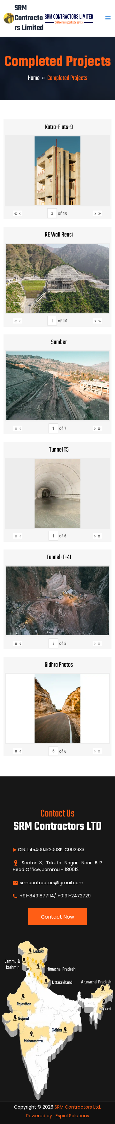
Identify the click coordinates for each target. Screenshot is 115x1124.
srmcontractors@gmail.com (51, 882)
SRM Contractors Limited (28, 18)
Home (34, 78)
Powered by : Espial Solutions (57, 1115)
